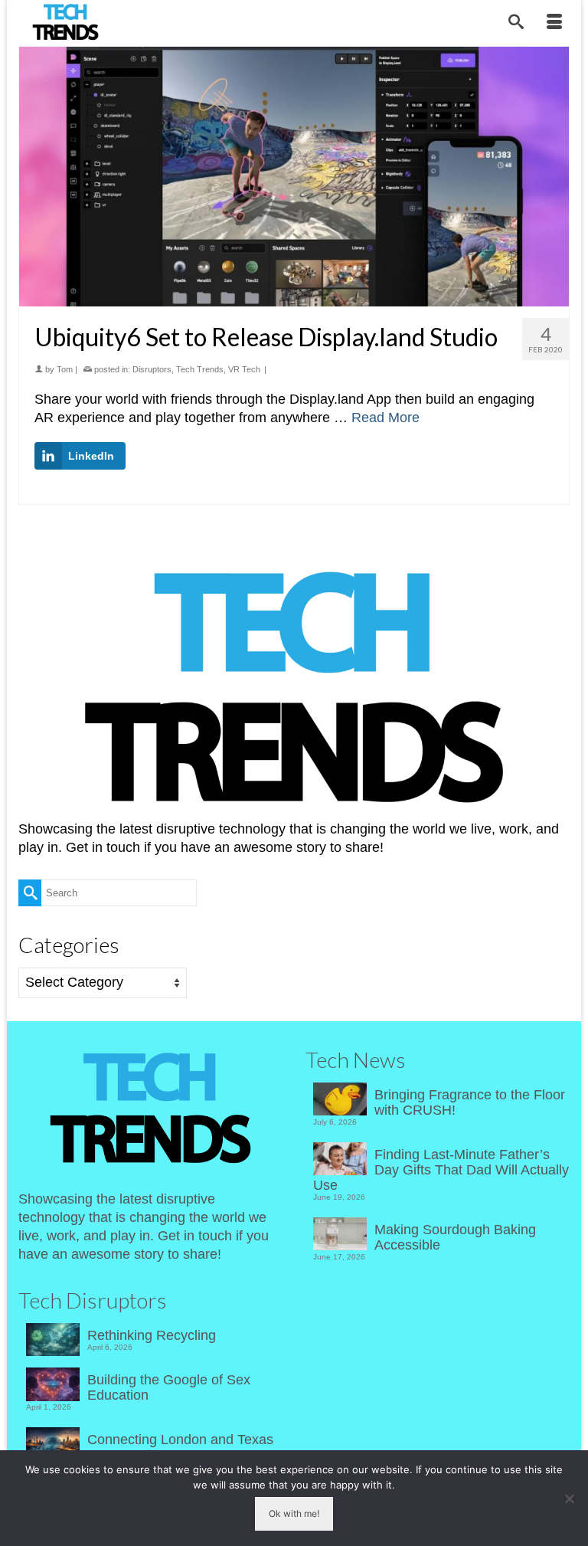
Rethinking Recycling (151, 1335)
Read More (385, 417)
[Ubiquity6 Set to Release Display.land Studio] (294, 176)
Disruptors (152, 369)
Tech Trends (200, 369)
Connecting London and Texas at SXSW (180, 1447)
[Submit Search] (29, 892)
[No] (569, 1498)
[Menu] (554, 23)
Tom (65, 369)
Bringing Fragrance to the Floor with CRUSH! (469, 1102)
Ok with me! (294, 1513)
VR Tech (244, 369)
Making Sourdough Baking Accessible (455, 1237)
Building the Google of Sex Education (168, 1387)
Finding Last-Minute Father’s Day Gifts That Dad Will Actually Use (441, 1170)
